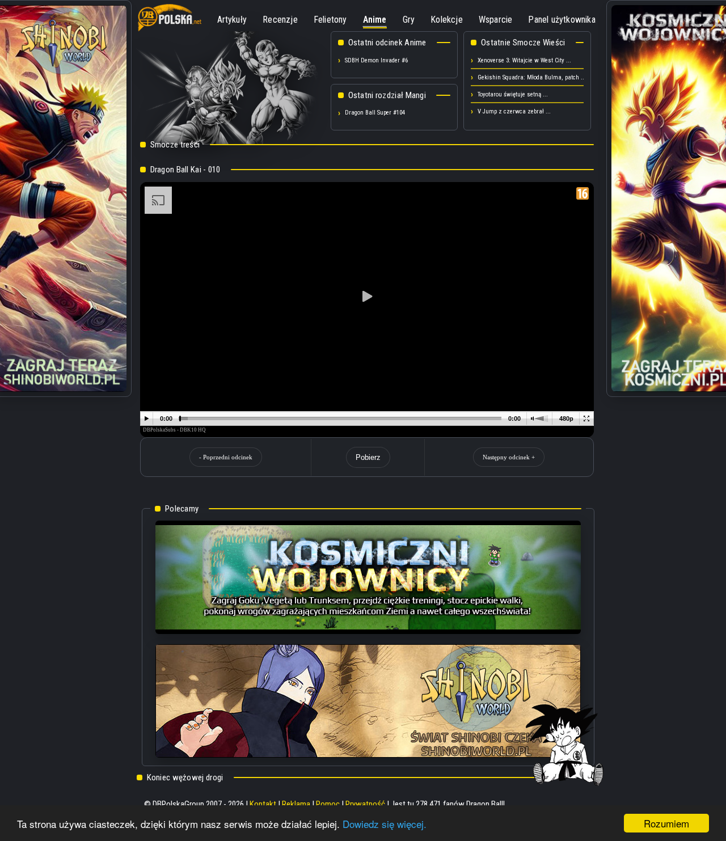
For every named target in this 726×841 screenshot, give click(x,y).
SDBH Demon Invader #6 (376, 60)
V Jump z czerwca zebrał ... (514, 111)
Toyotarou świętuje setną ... (513, 94)
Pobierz (368, 457)
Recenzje (280, 19)
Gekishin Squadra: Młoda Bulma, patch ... (532, 77)
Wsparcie (496, 19)
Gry (409, 19)
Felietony (330, 19)
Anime (375, 19)
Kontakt (263, 804)
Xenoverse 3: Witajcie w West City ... (524, 60)
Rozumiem (666, 823)
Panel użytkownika (561, 19)
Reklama (296, 804)
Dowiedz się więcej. (385, 824)
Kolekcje (446, 19)
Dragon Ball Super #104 (375, 112)
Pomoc (328, 804)
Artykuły (232, 19)
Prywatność (365, 804)
